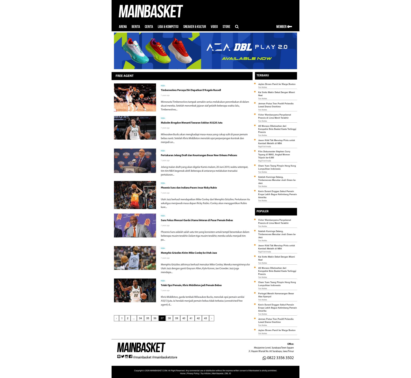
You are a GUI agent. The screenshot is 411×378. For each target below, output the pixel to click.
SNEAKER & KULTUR (194, 26)
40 (183, 318)
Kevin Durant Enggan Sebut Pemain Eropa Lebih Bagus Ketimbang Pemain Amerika (277, 194)
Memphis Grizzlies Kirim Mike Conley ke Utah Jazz (189, 253)
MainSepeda (217, 373)
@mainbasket (142, 357)
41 (191, 318)
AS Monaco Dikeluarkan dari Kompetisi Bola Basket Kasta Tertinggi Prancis (277, 128)
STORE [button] (226, 26)
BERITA (136, 26)
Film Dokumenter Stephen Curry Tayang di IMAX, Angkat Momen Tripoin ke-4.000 (274, 154)
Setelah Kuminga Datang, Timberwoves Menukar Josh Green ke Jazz (277, 180)
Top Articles (206, 373)
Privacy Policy (193, 373)
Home (182, 373)
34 (140, 318)
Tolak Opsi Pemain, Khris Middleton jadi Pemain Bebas (191, 285)
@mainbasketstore (164, 357)
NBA (163, 86)
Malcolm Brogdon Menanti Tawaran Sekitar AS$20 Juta (191, 123)
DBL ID (228, 373)
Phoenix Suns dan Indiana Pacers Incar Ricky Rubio (189, 188)
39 (176, 318)
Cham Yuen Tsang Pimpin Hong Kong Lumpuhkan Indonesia (277, 167)
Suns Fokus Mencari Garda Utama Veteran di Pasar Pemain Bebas (197, 220)
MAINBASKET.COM (158, 370)
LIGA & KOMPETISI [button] (168, 26)
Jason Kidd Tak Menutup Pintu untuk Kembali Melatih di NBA (276, 142)
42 (198, 318)
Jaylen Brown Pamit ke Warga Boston (277, 84)
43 (205, 318)
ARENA (123, 26)
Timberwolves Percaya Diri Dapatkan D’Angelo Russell (191, 90)
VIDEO (214, 26)
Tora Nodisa (262, 87)
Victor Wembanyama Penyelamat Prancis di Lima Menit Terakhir (274, 116)
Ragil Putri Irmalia (264, 146)
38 (169, 318)
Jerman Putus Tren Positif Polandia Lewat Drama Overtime (275, 105)
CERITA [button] (149, 26)
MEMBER (281, 26)
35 (147, 318)
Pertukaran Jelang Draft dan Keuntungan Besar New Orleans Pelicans (199, 155)
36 (154, 318)
